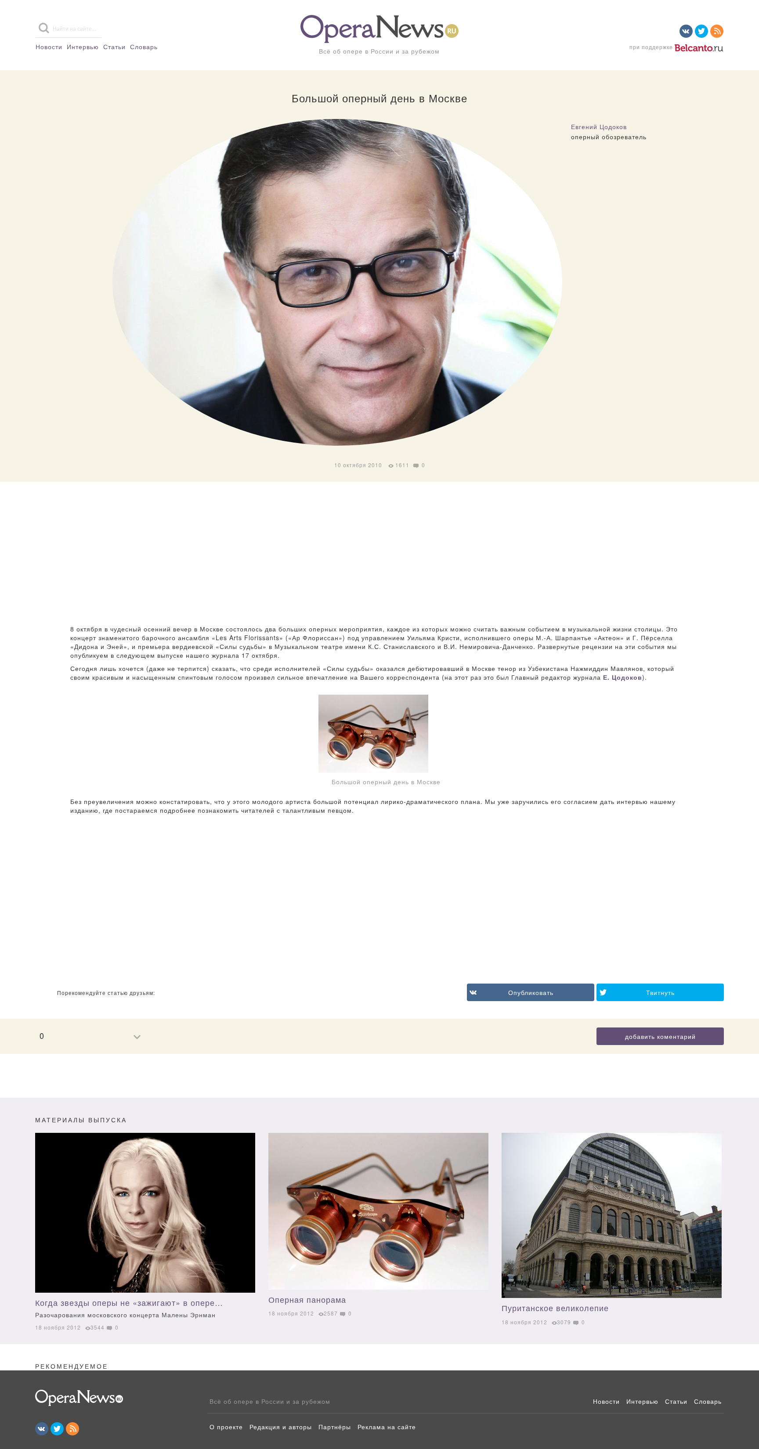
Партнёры (334, 1426)
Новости (49, 46)
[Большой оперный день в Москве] (379, 734)
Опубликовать (530, 992)
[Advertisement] (379, 554)
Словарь (144, 46)
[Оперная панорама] (378, 1211)
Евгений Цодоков (599, 126)
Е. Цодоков (622, 677)
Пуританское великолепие (555, 1307)
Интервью (83, 46)
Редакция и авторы (280, 1426)
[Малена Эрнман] (145, 1213)
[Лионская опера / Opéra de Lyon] (612, 1215)
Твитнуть (660, 992)
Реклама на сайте (387, 1426)
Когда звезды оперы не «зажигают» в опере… (129, 1308)
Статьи (114, 46)
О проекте (226, 1426)
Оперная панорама (307, 1299)
